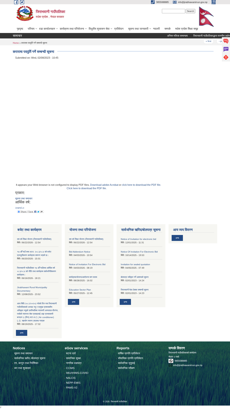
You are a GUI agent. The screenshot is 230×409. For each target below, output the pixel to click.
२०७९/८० (19, 208)
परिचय (31, 28)
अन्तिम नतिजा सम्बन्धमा (171, 35)
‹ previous (217, 41)
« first (202, 41)
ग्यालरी (156, 28)
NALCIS (70, 377)
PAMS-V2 (71, 387)
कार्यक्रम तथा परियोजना (72, 28)
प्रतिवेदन (118, 28)
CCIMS (70, 368)
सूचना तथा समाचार (23, 198)
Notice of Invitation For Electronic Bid (87, 264)
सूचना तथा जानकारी (138, 28)
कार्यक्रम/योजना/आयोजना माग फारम (83, 277)
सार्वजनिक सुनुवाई (126, 363)
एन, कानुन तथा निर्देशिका (26, 363)
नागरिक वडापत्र (74, 363)
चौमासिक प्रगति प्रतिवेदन (130, 358)
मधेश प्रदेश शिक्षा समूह (186, 28)
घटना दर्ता (71, 353)
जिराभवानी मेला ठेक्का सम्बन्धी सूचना (134, 289)
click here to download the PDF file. (141, 185)
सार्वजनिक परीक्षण (126, 368)
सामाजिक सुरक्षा (73, 358)
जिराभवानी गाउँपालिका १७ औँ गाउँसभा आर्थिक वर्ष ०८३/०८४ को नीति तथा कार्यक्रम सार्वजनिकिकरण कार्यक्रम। (36, 271)
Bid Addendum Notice (79, 251)
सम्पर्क (167, 28)
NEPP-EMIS (73, 382)
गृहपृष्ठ (20, 28)
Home (16, 43)
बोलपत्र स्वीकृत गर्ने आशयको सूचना (134, 277)
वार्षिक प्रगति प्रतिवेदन (129, 353)
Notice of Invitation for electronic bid (138, 239)
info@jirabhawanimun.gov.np (187, 365)
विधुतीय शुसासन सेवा (99, 28)
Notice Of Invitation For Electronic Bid (139, 251)
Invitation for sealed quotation (135, 264)
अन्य (21, 333)
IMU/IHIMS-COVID (77, 372)
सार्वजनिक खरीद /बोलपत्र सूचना (29, 358)
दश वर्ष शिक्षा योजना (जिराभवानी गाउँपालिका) (34, 239)
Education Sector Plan (80, 289)
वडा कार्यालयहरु (47, 28)
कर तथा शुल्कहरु (22, 368)
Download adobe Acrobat (104, 185)
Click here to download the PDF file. (87, 188)
